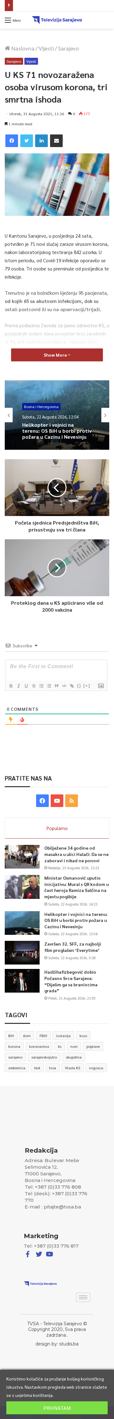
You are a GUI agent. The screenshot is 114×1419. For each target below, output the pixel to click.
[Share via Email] (56, 140)
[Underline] (26, 686)
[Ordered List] (41, 686)
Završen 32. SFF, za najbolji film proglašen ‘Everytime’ (64, 5)
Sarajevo (68, 48)
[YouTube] (57, 800)
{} (79, 685)
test (37, 1067)
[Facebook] (11, 140)
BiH (11, 1035)
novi (74, 1046)
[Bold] (11, 686)
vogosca (96, 1067)
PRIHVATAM (57, 1407)
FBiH (43, 1035)
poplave (93, 1046)
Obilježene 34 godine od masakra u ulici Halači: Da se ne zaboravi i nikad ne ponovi (76, 854)
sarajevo (15, 1057)
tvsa (52, 1067)
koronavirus (39, 1046)
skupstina (74, 1057)
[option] (57, 415)
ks (59, 1046)
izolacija (63, 1035)
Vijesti (46, 48)
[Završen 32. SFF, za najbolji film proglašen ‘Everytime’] (22, 953)
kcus (83, 1035)
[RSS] (71, 800)
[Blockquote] (56, 686)
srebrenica (16, 1067)
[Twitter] (26, 140)
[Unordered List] (49, 686)
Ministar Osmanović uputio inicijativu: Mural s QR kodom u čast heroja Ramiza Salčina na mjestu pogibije (76, 887)
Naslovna (22, 48)
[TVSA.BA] (57, 20)
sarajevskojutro (44, 1057)
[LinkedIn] (41, 140)
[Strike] (33, 686)
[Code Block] (64, 686)
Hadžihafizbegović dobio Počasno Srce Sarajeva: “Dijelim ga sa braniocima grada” (71, 981)
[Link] (71, 686)
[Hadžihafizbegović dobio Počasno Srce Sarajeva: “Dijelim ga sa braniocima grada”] (22, 981)
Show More (56, 355)
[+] (86, 685)
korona (14, 1046)
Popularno (57, 828)
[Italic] (18, 686)
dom (27, 1035)
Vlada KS (72, 1067)
